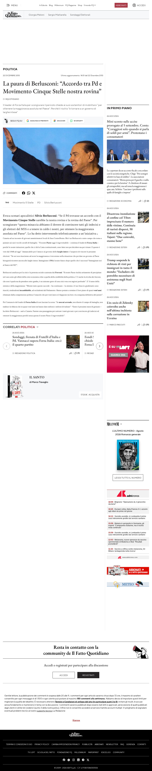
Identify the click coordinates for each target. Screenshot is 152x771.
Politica (10, 69)
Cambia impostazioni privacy (66, 744)
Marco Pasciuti (116, 325)
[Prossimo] (99, 346)
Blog (51, 5)
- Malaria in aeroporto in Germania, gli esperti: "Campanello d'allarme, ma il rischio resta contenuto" (126, 525)
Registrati (88, 675)
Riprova (76, 720)
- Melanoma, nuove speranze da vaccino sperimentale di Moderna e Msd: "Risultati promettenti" (127, 542)
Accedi (64, 675)
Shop (80, 5)
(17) (147, 290)
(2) (148, 201)
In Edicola (43, 5)
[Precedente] (6, 346)
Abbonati (121, 5)
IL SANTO (36, 377)
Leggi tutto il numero (128, 477)
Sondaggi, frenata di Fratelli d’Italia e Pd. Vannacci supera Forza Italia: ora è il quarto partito (37, 341)
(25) (147, 247)
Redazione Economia (119, 201)
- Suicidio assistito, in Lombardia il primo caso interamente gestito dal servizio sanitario (127, 517)
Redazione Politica (23, 353)
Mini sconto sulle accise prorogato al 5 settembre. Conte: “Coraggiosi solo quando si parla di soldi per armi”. (128, 127)
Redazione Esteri (117, 247)
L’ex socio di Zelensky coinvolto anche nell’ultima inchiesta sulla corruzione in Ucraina (120, 310)
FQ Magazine (70, 5)
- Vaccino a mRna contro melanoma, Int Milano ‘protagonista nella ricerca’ (126, 550)
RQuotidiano (11, 99)
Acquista (90, 394)
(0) (78, 353)
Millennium (59, 5)
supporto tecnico (44, 710)
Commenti (12, 193)
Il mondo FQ (89, 5)
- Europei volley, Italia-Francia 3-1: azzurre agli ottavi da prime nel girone (128, 510)
